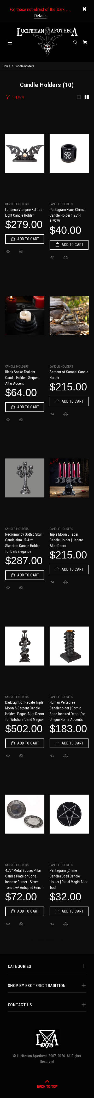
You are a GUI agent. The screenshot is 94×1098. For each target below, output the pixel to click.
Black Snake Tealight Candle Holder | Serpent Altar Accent (22, 377)
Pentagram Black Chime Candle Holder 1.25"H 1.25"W (67, 215)
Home (6, 66)
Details (40, 15)
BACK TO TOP (47, 1086)
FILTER (18, 97)
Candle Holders (16, 204)
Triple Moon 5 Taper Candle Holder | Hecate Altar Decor (66, 540)
